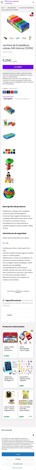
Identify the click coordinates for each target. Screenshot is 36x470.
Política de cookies (17, 468)
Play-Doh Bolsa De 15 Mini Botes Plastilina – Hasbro (25, 409)
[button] (33, 435)
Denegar (18, 459)
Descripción (8, 99)
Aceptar (18, 454)
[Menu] (2, 2)
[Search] (33, 2)
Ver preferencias (18, 464)
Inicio (2, 8)
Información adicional (22, 99)
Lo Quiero (18, 67)
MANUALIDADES (12, 8)
